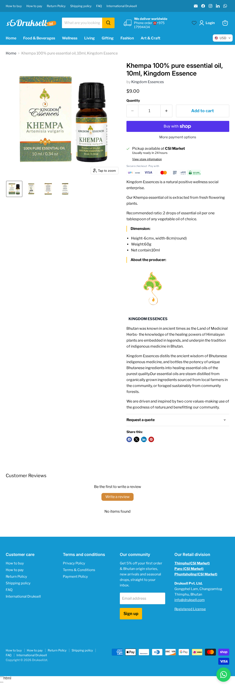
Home (11, 38)
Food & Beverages (39, 38)
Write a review (117, 497)
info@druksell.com (189, 600)
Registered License (190, 609)
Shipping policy (81, 6)
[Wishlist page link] (194, 23)
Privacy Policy (74, 563)
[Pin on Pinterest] (151, 439)
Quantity (133, 100)
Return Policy (56, 6)
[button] (208, 23)
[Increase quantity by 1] (166, 111)
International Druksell (121, 6)
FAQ (99, 6)
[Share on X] (136, 439)
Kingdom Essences (147, 82)
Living (89, 38)
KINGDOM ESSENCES (148, 319)
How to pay (34, 6)
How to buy (14, 6)
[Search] (108, 23)
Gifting (108, 38)
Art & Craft (150, 38)
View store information (147, 159)
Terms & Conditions (79, 570)
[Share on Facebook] (129, 439)
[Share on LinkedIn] (144, 439)
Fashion (127, 38)
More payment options (177, 137)
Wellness (69, 38)
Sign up (130, 613)
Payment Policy (75, 576)
